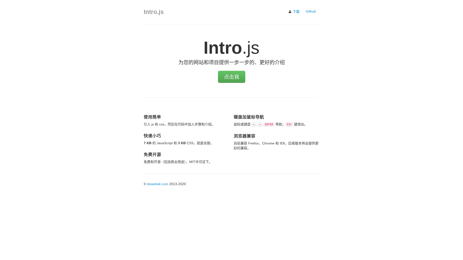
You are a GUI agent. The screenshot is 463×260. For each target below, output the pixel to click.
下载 (296, 11)
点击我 (231, 76)
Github (311, 11)
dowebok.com (157, 184)
